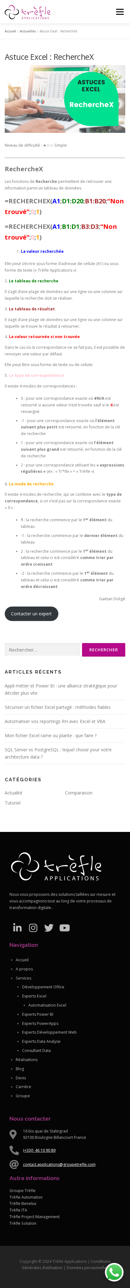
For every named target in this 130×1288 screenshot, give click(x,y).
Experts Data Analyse (41, 1041)
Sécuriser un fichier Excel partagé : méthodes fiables (58, 707)
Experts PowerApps (40, 1023)
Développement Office (43, 987)
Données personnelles (87, 1267)
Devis (21, 1078)
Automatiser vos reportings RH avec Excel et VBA (55, 721)
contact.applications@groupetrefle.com (59, 1164)
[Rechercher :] (42, 649)
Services (23, 978)
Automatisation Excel (47, 1005)
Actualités (28, 31)
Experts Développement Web (49, 1032)
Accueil (10, 31)
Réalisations (27, 1059)
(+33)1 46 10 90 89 (39, 1150)
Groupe (23, 1096)
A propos (24, 969)
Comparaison (78, 793)
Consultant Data (36, 1050)
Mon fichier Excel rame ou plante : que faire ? (51, 735)
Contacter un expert (31, 614)
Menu (119, 11)
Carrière (23, 1086)
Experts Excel (34, 996)
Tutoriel (13, 803)
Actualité (13, 793)
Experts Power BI (37, 1014)
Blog (20, 1068)
